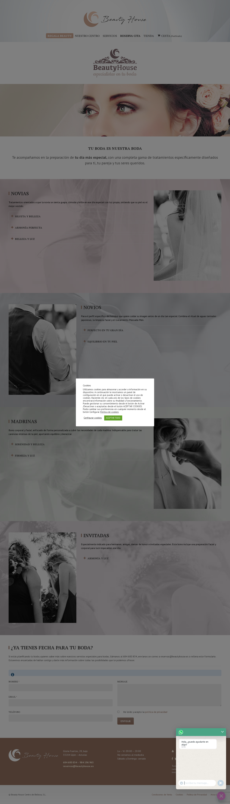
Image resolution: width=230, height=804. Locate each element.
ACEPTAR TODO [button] (113, 418)
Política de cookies (109, 411)
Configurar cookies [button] (93, 417)
